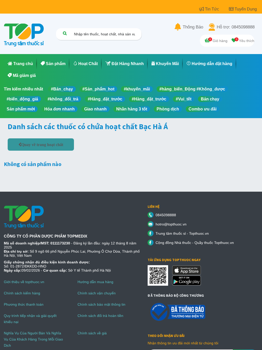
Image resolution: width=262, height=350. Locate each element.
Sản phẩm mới (21, 109)
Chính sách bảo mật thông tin (101, 304)
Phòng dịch (168, 109)
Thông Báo (193, 27)
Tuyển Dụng (246, 9)
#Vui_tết (183, 99)
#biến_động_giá (22, 99)
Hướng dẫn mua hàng (95, 282)
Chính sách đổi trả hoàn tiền (100, 316)
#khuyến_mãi (137, 89)
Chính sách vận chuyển (97, 293)
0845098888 (166, 215)
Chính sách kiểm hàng (22, 293)
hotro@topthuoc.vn (171, 224)
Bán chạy (210, 99)
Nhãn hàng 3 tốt (131, 109)
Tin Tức (212, 9)
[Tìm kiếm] (65, 33)
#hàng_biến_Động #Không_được (192, 89)
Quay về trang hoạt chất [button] (42, 144)
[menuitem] (20, 64)
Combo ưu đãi (202, 109)
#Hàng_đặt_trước (105, 99)
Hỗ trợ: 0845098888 (236, 27)
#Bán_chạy (62, 89)
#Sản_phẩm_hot (98, 89)
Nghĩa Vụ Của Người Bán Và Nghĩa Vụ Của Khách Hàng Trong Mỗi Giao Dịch (33, 339)
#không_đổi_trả (63, 99)
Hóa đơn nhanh (59, 109)
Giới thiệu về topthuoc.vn (24, 282)
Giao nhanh (95, 109)
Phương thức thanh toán (23, 304)
